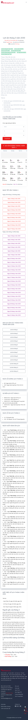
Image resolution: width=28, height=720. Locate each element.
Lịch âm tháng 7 (14, 352)
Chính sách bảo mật (5, 708)
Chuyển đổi (7, 138)
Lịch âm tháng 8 (14, 356)
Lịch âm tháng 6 (14, 348)
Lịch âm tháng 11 (14, 367)
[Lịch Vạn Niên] (7, 2)
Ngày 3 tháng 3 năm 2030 (14, 239)
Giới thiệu (3, 704)
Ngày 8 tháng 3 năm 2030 (14, 202)
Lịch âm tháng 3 (14, 337)
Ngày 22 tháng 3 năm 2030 (14, 288)
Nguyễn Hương (9, 42)
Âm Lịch (17, 686)
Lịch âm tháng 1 (14, 329)
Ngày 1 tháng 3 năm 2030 (14, 198)
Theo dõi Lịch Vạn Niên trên (11, 40)
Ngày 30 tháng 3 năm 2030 (14, 311)
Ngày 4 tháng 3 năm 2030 (14, 243)
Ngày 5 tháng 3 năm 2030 (14, 247)
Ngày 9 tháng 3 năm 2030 (14, 206)
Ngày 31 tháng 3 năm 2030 (14, 315)
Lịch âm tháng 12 (14, 371)
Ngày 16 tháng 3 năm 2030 (14, 273)
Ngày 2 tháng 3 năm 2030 (14, 236)
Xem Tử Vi (17, 690)
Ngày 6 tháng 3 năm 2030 (14, 251)
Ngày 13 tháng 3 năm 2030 (14, 210)
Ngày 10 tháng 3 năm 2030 (14, 258)
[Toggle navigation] (26, 2)
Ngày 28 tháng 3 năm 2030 (14, 304)
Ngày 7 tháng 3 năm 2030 (14, 254)
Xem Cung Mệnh (19, 696)
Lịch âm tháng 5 (14, 345)
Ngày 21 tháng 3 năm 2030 (14, 221)
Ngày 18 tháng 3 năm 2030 (14, 281)
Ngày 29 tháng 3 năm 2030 (14, 307)
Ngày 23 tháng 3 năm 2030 (14, 292)
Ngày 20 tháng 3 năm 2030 (14, 217)
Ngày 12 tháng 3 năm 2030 (14, 266)
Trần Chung (17, 44)
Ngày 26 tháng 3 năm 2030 (14, 300)
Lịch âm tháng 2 (14, 333)
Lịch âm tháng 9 (14, 360)
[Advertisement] (14, 18)
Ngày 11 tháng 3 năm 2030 (14, 262)
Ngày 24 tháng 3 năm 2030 (14, 296)
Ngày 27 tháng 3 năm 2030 (14, 229)
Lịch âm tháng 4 (14, 341)
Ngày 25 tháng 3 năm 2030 (14, 225)
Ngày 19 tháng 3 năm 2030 (14, 285)
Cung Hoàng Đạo (19, 694)
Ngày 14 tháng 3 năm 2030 (14, 270)
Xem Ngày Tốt (18, 692)
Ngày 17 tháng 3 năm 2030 (14, 277)
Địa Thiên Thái (9, 693)
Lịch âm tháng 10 (14, 363)
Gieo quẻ (17, 688)
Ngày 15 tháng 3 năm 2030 (14, 213)
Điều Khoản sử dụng (5, 706)
